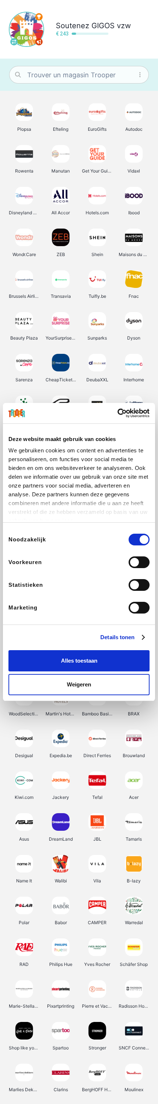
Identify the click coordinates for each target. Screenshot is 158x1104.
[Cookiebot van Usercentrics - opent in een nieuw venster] (117, 413)
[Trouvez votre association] (14, 41)
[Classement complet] (39, 17)
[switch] (139, 562)
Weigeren (79, 684)
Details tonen (117, 637)
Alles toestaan (79, 660)
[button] (24, 117)
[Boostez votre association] (39, 41)
